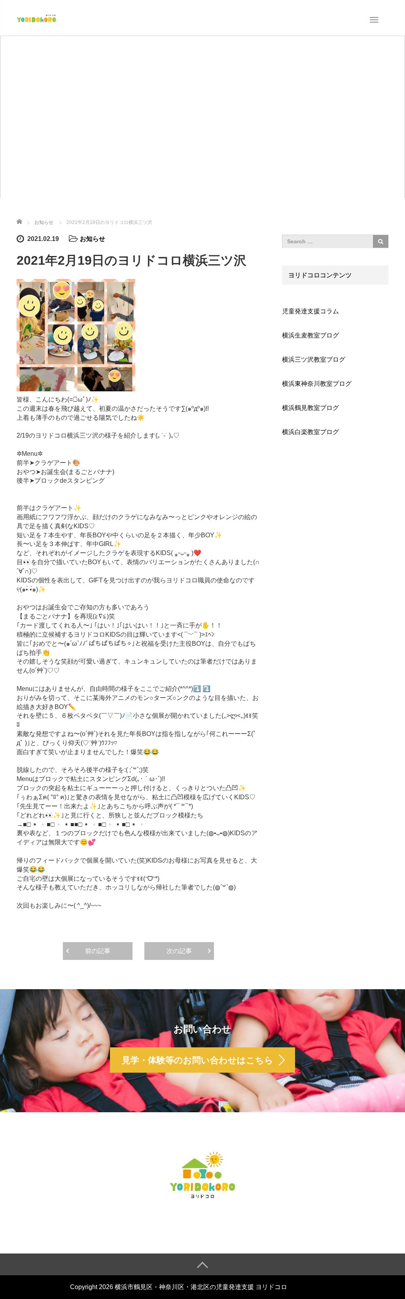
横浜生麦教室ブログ (310, 335)
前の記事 (97, 951)
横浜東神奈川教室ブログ (317, 383)
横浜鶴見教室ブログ (310, 407)
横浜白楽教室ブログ (310, 432)
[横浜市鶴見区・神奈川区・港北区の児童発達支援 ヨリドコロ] (36, 17)
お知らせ (92, 238)
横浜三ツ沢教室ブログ (313, 359)
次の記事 (179, 951)
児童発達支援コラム (310, 311)
